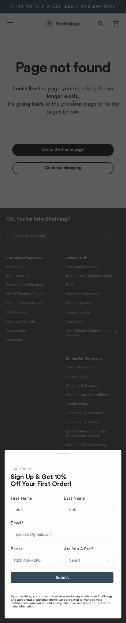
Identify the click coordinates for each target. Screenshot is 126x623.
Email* (17, 523)
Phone (17, 549)
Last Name (74, 499)
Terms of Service (94, 603)
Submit (62, 577)
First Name (21, 499)
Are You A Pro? (78, 549)
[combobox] (87, 561)
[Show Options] (108, 561)
